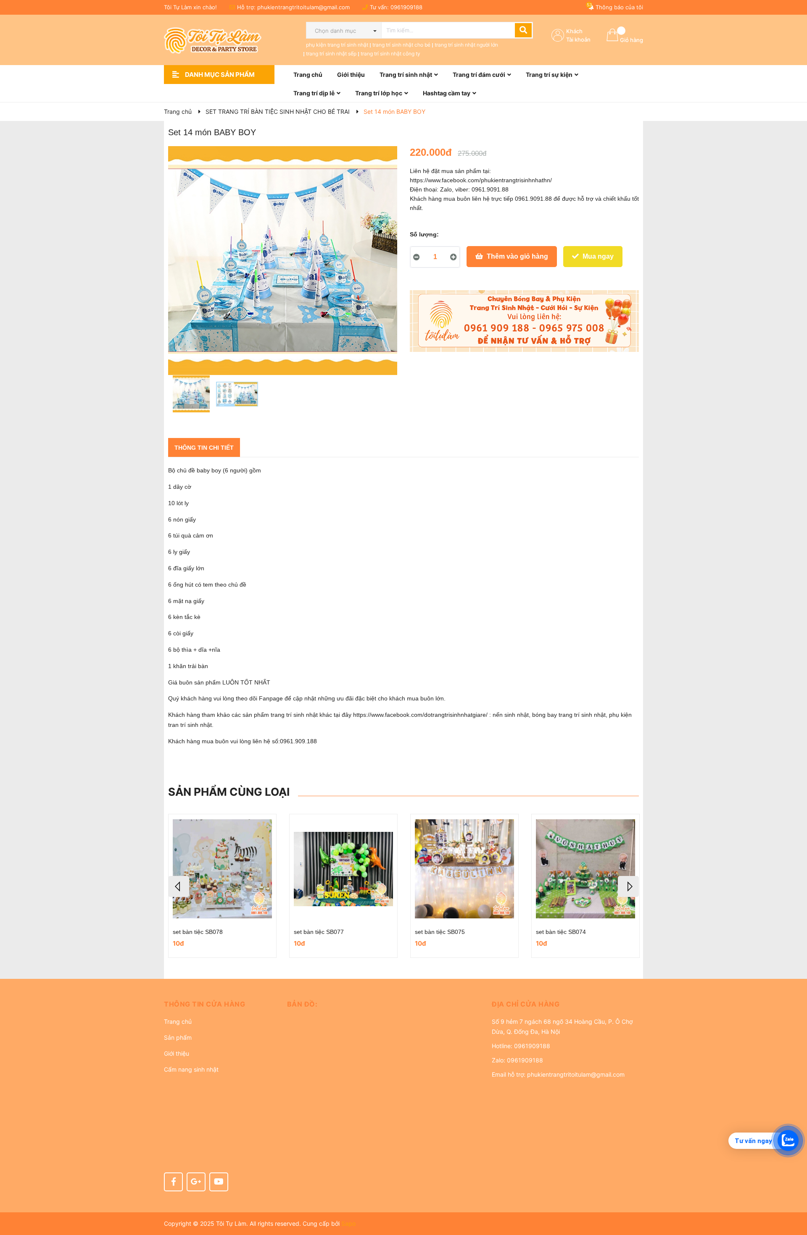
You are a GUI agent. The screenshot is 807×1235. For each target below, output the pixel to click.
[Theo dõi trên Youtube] (218, 1181)
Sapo (348, 1223)
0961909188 (406, 7)
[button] (219, 1004)
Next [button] (628, 886)
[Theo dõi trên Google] (196, 1181)
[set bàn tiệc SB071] (343, 869)
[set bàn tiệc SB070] (464, 869)
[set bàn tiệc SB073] (222, 869)
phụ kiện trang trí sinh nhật (337, 45)
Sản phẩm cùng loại (229, 791)
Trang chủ (178, 1021)
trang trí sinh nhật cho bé (401, 45)
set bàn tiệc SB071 (319, 931)
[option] (191, 396)
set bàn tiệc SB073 (198, 931)
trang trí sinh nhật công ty (390, 53)
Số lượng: (424, 234)
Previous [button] (178, 886)
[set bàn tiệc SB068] (585, 869)
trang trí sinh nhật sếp (331, 53)
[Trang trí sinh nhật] (524, 321)
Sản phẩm (178, 1037)
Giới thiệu (176, 1053)
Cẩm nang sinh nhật (191, 1069)
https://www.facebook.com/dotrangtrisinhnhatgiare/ (420, 714)
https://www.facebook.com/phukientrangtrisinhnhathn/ (481, 180)
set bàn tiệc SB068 (561, 931)
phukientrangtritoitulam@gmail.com (303, 7)
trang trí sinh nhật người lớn (466, 45)
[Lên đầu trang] (792, 1195)
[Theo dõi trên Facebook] (173, 1181)
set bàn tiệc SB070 (440, 931)
